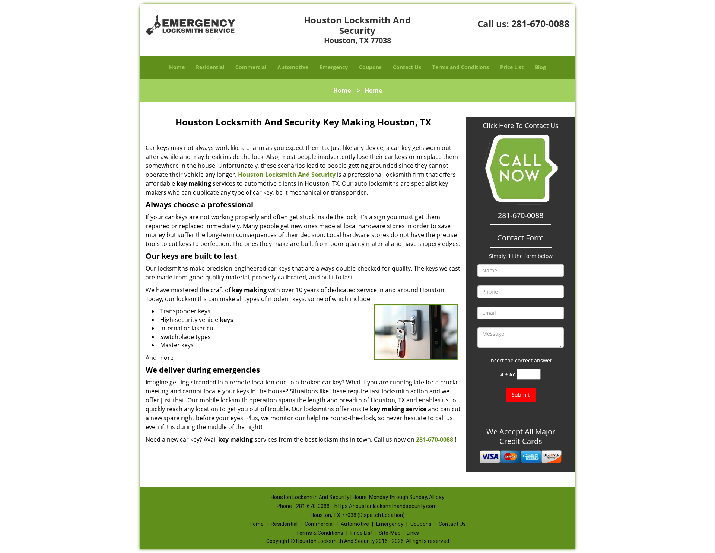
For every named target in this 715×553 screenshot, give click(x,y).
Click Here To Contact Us (521, 125)
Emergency (334, 67)
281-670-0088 (540, 23)
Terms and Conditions (460, 67)
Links (413, 533)
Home (177, 67)
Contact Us (407, 67)
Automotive (292, 67)
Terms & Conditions (319, 533)
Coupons (370, 67)
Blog (540, 67)
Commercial (250, 67)
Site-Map (390, 533)
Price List (512, 67)
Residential (210, 67)
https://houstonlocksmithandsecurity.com (385, 506)
